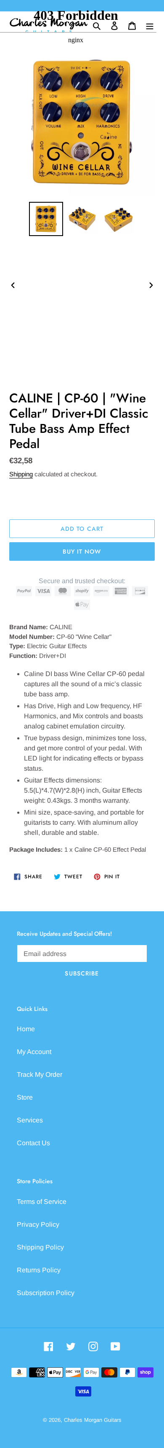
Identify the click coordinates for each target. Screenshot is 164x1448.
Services (30, 1120)
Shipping (21, 474)
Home (26, 1028)
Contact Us (33, 1142)
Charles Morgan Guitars (93, 1420)
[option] (46, 219)
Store (25, 1097)
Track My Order (39, 1074)
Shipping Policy (40, 1247)
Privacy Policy (38, 1224)
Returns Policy (39, 1270)
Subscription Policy (45, 1292)
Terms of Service (41, 1201)
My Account (34, 1051)
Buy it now (82, 551)
